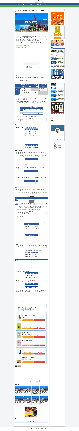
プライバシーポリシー (37, 428)
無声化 (26, 65)
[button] (42, 381)
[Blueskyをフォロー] (57, 139)
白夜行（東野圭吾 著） (57, 33)
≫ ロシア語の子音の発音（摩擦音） (21, 47)
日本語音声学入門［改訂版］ (26, 332)
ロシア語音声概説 (26, 310)
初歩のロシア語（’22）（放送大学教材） (28, 357)
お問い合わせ (46, 428)
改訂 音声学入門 (25, 308)
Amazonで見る (57, 35)
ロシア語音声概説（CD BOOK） (27, 340)
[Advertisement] (31, 56)
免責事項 (42, 428)
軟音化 (55, 148)
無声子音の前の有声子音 (29, 67)
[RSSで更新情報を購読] (60, 139)
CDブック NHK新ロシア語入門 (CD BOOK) (28, 315)
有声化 (26, 68)
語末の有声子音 (28, 66)
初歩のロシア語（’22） (27, 313)
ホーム (33, 428)
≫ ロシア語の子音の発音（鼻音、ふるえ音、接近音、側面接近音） (26, 49)
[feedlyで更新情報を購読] (58, 139)
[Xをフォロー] (56, 139)
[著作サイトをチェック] (55, 139)
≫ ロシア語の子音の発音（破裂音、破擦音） (23, 45)
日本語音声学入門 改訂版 (27, 309)
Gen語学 (57, 134)
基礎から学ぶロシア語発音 (37, 311)
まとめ (26, 72)
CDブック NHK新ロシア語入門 (28, 307)
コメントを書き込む (31, 421)
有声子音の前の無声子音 (29, 69)
